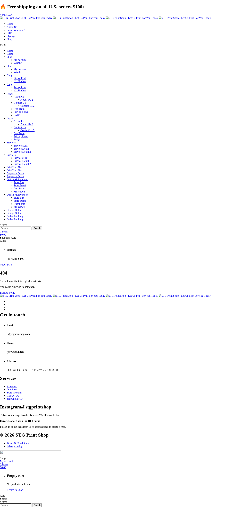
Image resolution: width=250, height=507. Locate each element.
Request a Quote (15, 173)
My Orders (19, 191)
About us (12, 386)
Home (10, 23)
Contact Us (20, 102)
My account (20, 59)
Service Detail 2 (22, 151)
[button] (6, 14)
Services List (20, 145)
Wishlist (18, 62)
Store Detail (20, 185)
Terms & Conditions (18, 443)
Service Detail (21, 148)
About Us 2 (26, 99)
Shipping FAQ (15, 398)
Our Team (19, 108)
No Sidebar (20, 81)
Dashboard (19, 188)
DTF (9, 33)
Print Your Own (15, 167)
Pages (10, 93)
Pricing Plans (21, 111)
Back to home (7, 292)
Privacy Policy (14, 446)
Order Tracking (15, 216)
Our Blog (12, 389)
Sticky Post (20, 78)
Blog (9, 75)
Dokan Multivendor (17, 179)
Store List (19, 182)
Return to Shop (15, 489)
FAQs (17, 115)
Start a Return (14, 392)
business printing (16, 30)
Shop (9, 39)
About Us (12, 27)
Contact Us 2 (27, 105)
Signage (11, 36)
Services (11, 142)
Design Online (14, 210)
